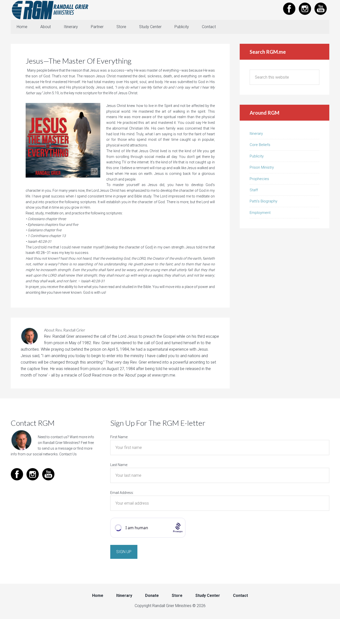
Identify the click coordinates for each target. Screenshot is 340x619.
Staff (254, 190)
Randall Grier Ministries (50, 10)
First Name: (119, 437)
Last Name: (119, 465)
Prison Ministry (262, 167)
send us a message (57, 448)
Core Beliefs (260, 145)
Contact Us (68, 454)
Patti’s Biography (263, 201)
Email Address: (122, 493)
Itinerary (256, 133)
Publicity (257, 156)
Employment (260, 212)
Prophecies (259, 179)
